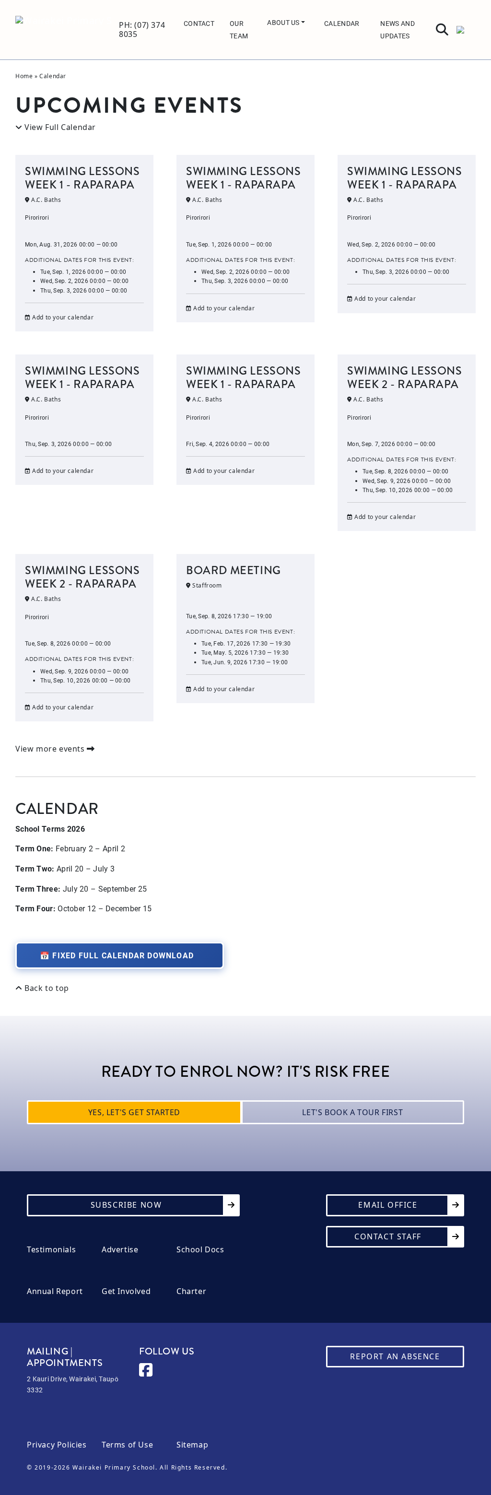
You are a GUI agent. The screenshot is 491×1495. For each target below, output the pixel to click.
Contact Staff (387, 1236)
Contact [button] (199, 23)
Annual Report (55, 1291)
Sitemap (192, 1444)
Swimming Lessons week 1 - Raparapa (82, 178)
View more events (51, 748)
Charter (191, 1291)
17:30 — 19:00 (244, 662)
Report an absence (395, 1356)
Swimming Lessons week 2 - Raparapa (404, 377)
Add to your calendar (62, 317)
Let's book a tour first (352, 1112)
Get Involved (126, 1291)
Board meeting (233, 570)
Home (24, 76)
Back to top (46, 988)
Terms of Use (127, 1444)
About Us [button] (284, 22)
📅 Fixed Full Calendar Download (117, 955)
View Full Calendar (59, 127)
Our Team (239, 29)
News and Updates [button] (397, 29)
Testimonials (51, 1249)
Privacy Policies (57, 1444)
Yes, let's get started (134, 1112)
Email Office (387, 1205)
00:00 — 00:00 (83, 271)
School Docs (200, 1249)
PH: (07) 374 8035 (142, 29)
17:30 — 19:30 (246, 643)
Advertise (120, 1249)
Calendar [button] (341, 23)
